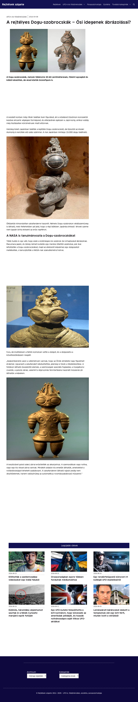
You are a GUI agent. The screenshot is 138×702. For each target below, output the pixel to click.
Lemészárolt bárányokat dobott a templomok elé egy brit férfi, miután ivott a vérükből (111, 613)
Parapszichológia (94, 4)
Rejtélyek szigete (13, 4)
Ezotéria (106, 4)
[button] (134, 4)
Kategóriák (64, 672)
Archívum (31, 672)
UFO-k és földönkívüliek (72, 4)
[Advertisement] (47, 99)
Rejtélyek (57, 4)
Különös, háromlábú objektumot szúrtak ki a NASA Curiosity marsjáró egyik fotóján (26, 613)
